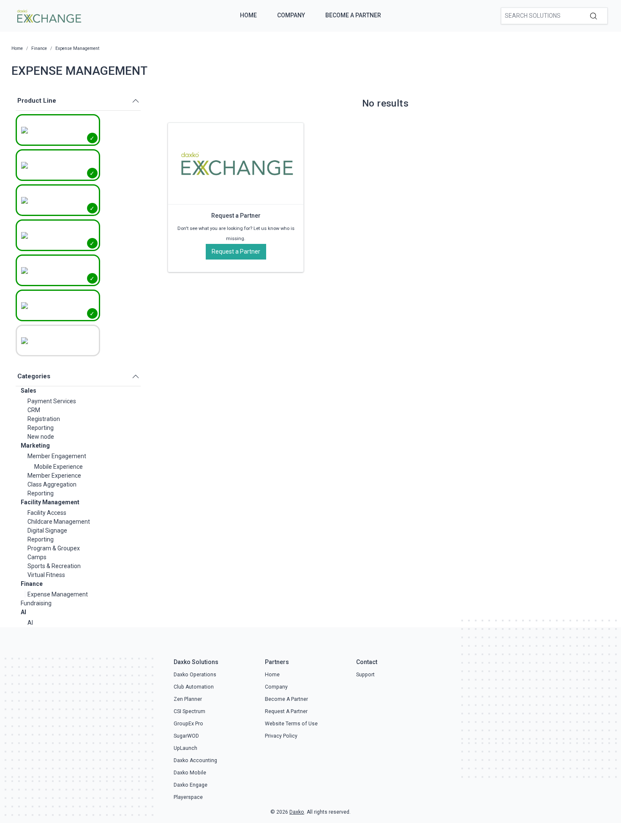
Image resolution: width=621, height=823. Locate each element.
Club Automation (194, 687)
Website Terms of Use (291, 724)
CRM (33, 410)
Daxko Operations (195, 675)
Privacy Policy (281, 736)
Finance (32, 583)
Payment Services (51, 401)
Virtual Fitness (46, 574)
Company (291, 15)
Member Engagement (56, 456)
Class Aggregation (51, 484)
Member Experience (54, 475)
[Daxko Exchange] (48, 15)
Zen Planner (188, 699)
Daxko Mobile (190, 773)
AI (23, 612)
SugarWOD (186, 736)
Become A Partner (353, 15)
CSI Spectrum (189, 711)
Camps (36, 557)
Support (365, 675)
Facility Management (50, 502)
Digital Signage (47, 530)
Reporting (40, 427)
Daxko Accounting (195, 760)
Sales (28, 390)
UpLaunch (185, 748)
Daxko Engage (190, 785)
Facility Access (46, 512)
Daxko (296, 812)
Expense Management (57, 594)
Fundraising (36, 603)
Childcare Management (58, 521)
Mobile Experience (58, 466)
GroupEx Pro (188, 724)
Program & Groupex (53, 548)
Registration (43, 419)
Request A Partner (286, 711)
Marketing (35, 445)
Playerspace (188, 797)
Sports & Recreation (54, 566)
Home (248, 15)
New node (40, 436)
